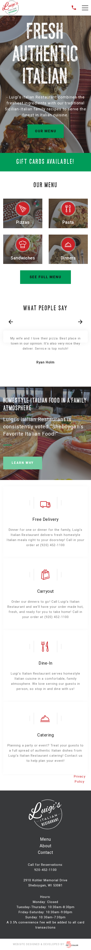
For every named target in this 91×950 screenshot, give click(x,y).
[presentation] (10, 322)
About (46, 845)
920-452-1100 (45, 870)
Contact (45, 852)
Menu (45, 839)
